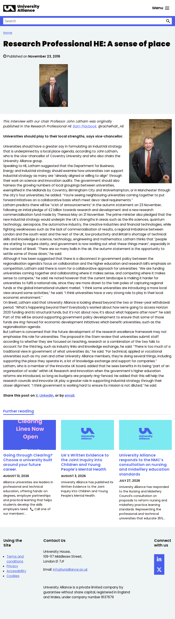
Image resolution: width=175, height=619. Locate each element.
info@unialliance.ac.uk (70, 569)
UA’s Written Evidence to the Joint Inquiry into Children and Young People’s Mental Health (85, 462)
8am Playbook (84, 126)
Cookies (13, 576)
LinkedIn (46, 395)
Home (7, 33)
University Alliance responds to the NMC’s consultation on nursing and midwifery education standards (144, 464)
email (69, 395)
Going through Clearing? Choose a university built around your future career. (27, 462)
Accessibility (16, 571)
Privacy (12, 566)
